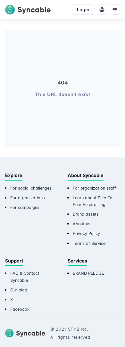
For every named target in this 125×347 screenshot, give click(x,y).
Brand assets (86, 214)
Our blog (18, 290)
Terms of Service (89, 243)
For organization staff (94, 188)
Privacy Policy (86, 233)
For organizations (27, 197)
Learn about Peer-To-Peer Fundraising (93, 201)
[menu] (115, 9)
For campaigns (24, 207)
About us (81, 223)
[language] (102, 9)
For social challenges (31, 188)
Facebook (19, 309)
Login (83, 9)
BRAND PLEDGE (88, 273)
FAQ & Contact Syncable (24, 276)
